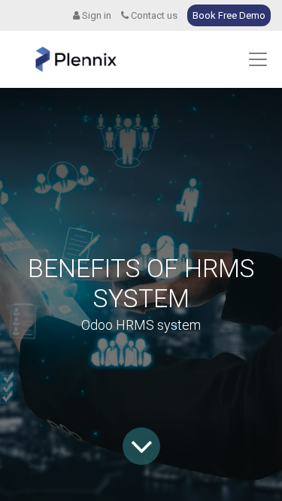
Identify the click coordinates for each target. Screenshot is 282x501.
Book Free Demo (229, 15)
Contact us (153, 15)
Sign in (95, 15)
